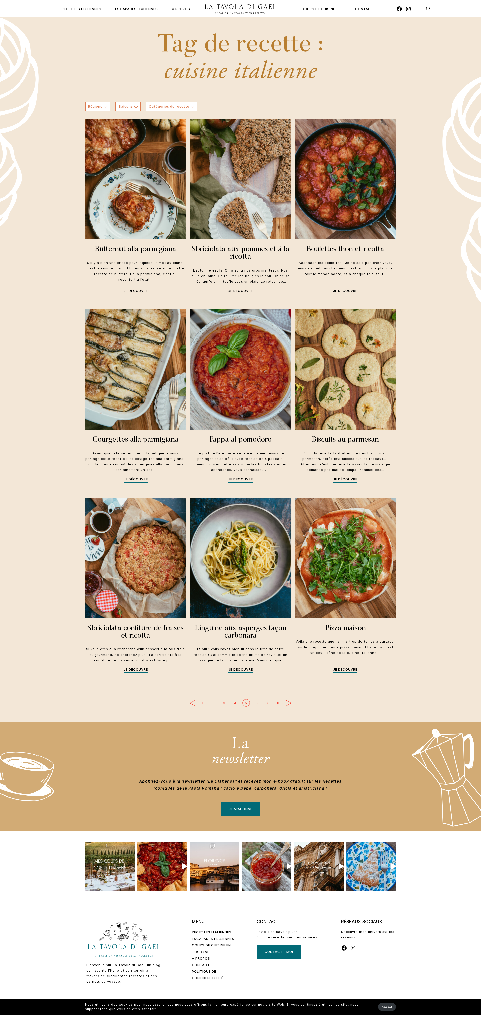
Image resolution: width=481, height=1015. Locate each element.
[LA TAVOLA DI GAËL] (240, 8)
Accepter (387, 1006)
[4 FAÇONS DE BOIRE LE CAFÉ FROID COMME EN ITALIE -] (318, 866)
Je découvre (136, 291)
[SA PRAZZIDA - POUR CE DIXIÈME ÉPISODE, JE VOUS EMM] (162, 866)
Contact (364, 9)
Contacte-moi (279, 952)
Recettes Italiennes (81, 9)
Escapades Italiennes (136, 9)
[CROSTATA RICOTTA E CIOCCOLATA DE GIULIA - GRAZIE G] (371, 866)
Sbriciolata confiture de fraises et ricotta (135, 632)
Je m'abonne (240, 809)
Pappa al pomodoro (240, 440)
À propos (181, 9)
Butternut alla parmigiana (135, 249)
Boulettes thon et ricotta (345, 249)
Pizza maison (345, 628)
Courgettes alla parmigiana (136, 440)
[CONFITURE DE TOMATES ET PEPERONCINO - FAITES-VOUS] (266, 866)
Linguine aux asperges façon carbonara (240, 632)
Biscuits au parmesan (345, 440)
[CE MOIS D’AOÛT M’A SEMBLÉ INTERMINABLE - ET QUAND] (110, 866)
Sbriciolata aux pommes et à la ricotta (240, 253)
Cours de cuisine (318, 9)
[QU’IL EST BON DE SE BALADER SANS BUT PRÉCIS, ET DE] (214, 866)
